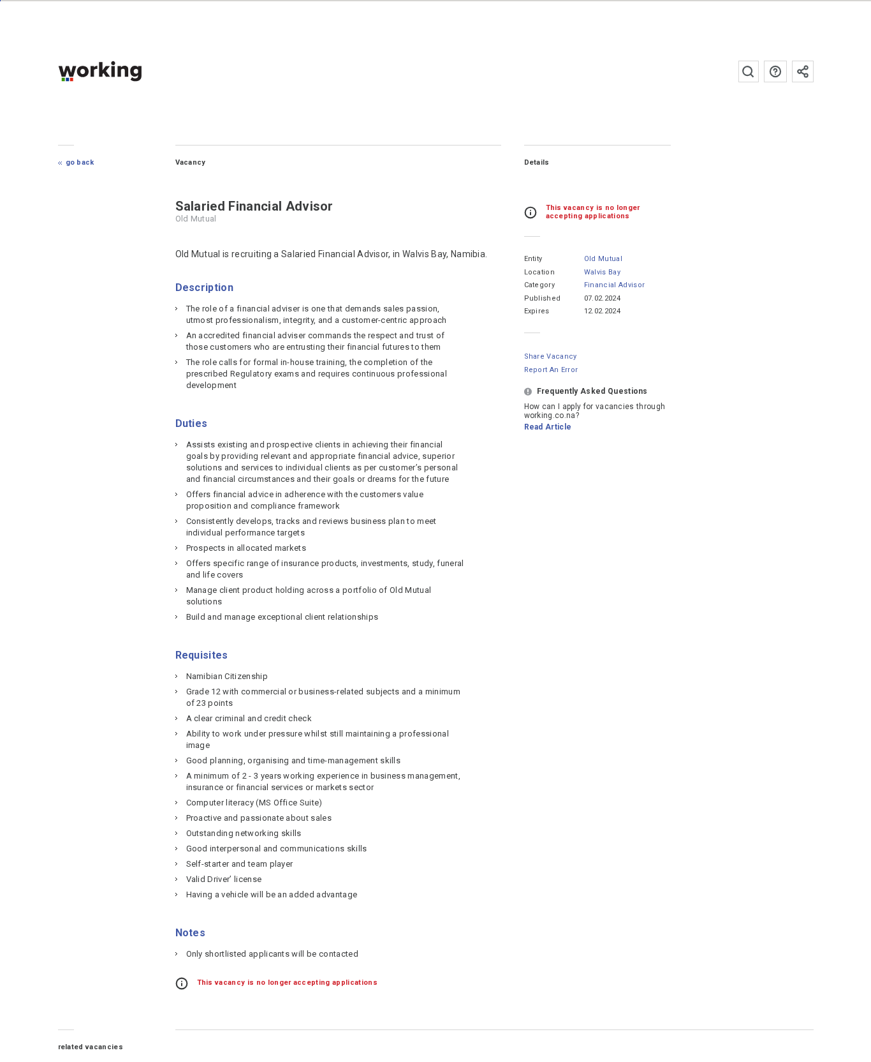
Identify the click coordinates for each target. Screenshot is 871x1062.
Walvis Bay (602, 272)
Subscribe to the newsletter (803, 71)
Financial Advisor (614, 285)
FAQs (775, 71)
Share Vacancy (550, 356)
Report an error (551, 370)
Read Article (548, 427)
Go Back (80, 162)
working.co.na (125, 71)
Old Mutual (603, 259)
